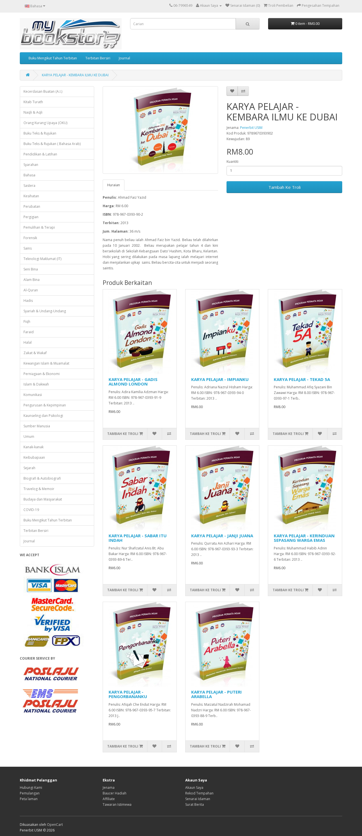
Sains (27, 248)
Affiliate (109, 798)
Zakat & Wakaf (35, 352)
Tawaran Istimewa (117, 804)
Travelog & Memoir (38, 488)
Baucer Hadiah (114, 793)
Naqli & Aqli (32, 112)
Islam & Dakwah (36, 384)
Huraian (113, 185)
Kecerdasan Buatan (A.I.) (42, 91)
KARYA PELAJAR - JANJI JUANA (222, 535)
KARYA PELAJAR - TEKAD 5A (302, 379)
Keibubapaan (34, 457)
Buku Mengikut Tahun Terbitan (53, 58)
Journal (124, 58)
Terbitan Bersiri (97, 58)
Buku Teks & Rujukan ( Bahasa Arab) (52, 143)
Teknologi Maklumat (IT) (42, 258)
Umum (28, 436)
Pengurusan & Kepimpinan (44, 405)
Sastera (29, 185)
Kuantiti (232, 161)
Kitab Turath (33, 101)
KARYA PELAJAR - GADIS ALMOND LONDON (133, 381)
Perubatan (31, 206)
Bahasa (29, 175)
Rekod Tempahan (199, 793)
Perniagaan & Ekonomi (41, 373)
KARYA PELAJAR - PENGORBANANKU (128, 694)
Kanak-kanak (33, 447)
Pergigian (30, 217)
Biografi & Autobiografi (42, 478)
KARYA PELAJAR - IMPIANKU (220, 379)
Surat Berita (194, 804)
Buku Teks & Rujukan (39, 133)
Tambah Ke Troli (284, 187)
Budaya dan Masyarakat (42, 499)
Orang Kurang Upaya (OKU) (45, 122)
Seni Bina (30, 269)
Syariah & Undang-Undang (44, 311)
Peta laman (29, 798)
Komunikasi (32, 394)
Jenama (109, 787)
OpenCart (55, 824)
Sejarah (29, 467)
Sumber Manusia (36, 426)
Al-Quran (30, 290)
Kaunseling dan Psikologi (43, 415)
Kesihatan (31, 196)
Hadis (28, 300)
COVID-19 (31, 509)
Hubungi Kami (31, 787)
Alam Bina (31, 279)
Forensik (30, 237)
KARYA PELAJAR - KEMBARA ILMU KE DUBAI (75, 75)
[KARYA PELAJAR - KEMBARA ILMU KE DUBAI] (160, 130)
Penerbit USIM (251, 127)
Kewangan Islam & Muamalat (46, 363)
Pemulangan (30, 793)
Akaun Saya (194, 787)
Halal (27, 342)
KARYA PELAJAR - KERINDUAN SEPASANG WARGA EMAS (304, 538)
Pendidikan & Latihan (40, 154)
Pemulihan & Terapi (39, 227)
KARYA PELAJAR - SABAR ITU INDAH (138, 538)
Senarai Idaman (197, 798)
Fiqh (26, 321)
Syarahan (30, 164)
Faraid (28, 332)
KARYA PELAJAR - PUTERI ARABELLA (216, 694)
